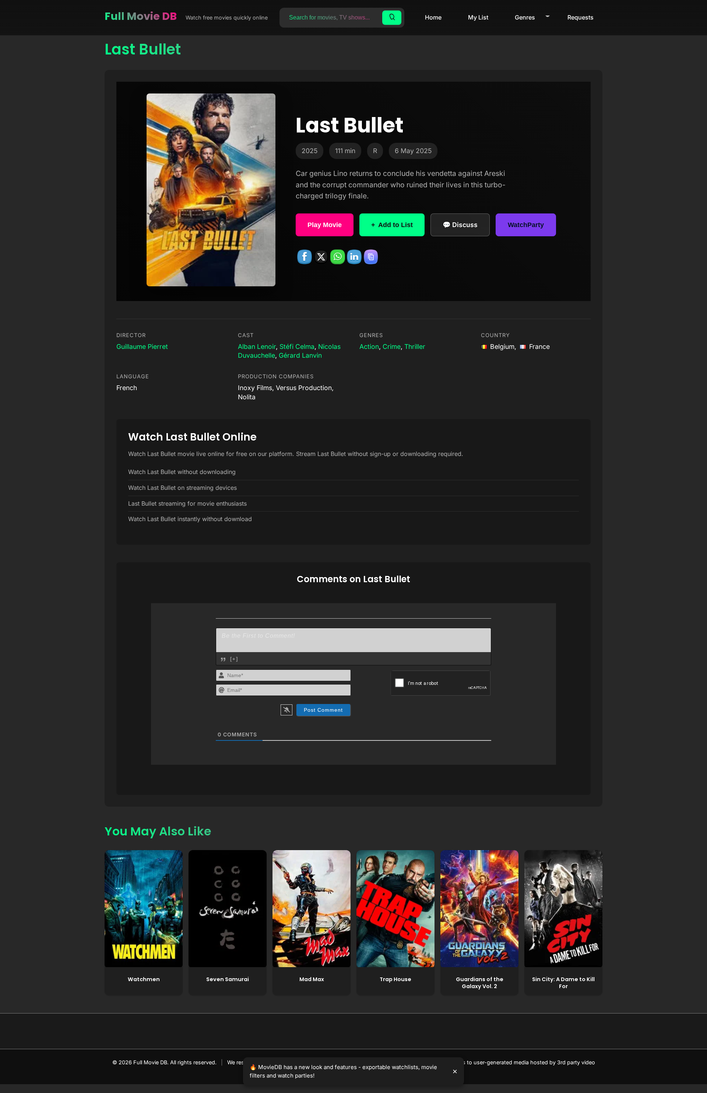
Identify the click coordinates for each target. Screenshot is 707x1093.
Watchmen (144, 979)
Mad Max (311, 979)
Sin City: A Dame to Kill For (563, 983)
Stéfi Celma (296, 346)
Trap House (395, 979)
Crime (392, 346)
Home (433, 17)
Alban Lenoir (257, 346)
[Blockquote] (223, 659)
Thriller (414, 346)
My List (478, 17)
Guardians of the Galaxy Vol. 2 (479, 983)
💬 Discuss (460, 225)
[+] (234, 659)
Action (369, 346)
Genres (525, 17)
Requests (580, 17)
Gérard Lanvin (300, 355)
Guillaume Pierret (142, 346)
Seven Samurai (227, 979)
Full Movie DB (141, 16)
